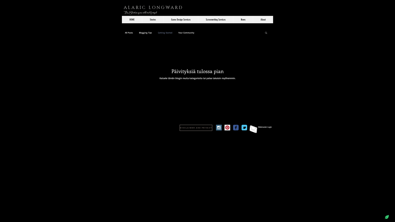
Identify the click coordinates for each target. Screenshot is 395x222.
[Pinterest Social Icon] (227, 127)
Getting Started (165, 32)
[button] (266, 33)
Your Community (186, 32)
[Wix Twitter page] (244, 127)
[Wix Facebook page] (236, 127)
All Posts (129, 32)
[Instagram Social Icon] (219, 127)
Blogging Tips (145, 32)
